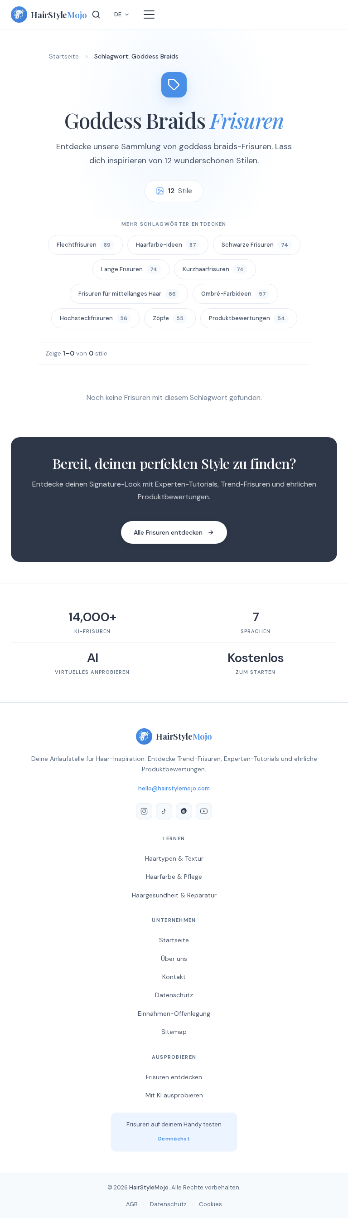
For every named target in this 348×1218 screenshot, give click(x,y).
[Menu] (149, 14)
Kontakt (174, 977)
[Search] (96, 14)
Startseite (64, 56)
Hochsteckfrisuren (93, 318)
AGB (132, 1204)
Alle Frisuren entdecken (168, 532)
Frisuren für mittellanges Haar (127, 293)
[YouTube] (204, 811)
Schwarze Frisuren (255, 244)
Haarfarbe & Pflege (174, 876)
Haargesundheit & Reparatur (174, 895)
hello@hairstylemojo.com (174, 788)
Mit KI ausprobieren (174, 1095)
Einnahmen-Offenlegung (174, 1013)
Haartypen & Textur (174, 858)
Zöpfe (168, 318)
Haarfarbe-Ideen (166, 244)
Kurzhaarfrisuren (213, 269)
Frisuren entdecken (174, 1077)
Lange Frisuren (129, 269)
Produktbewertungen (247, 318)
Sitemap (174, 1032)
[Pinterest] (184, 811)
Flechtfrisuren (84, 244)
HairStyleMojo (149, 1187)
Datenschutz (174, 995)
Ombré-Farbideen (233, 293)
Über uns (174, 959)
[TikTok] (164, 811)
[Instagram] (144, 811)
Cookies (210, 1204)
